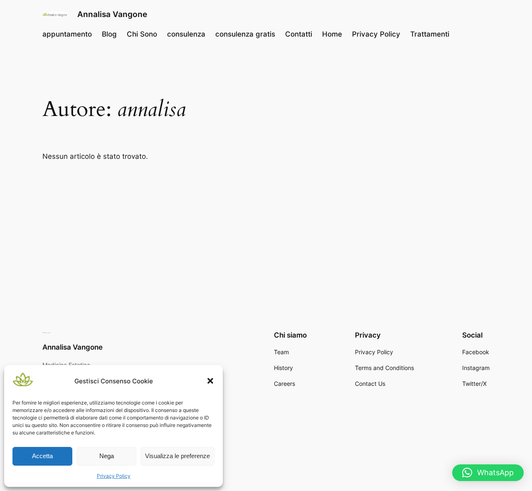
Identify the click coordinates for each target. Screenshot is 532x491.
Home (332, 34)
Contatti (298, 34)
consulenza (186, 34)
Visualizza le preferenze (177, 455)
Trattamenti (429, 34)
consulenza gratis (245, 34)
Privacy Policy (114, 476)
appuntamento (67, 34)
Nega (106, 455)
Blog (109, 34)
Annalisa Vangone (112, 14)
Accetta (42, 455)
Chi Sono (142, 34)
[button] (210, 381)
